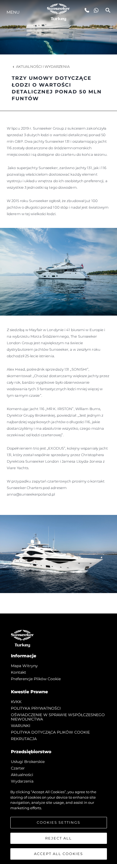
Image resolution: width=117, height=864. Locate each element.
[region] (58, 824)
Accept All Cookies (58, 853)
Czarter (18, 768)
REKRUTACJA (24, 738)
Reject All (58, 838)
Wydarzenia (22, 781)
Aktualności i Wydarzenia (43, 66)
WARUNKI (20, 725)
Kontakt (18, 672)
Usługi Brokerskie (28, 761)
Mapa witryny (24, 665)
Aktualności (22, 774)
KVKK (16, 701)
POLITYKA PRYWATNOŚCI (36, 708)
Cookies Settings (58, 822)
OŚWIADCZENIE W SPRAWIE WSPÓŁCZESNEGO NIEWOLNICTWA (58, 717)
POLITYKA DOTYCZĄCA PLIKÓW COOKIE (50, 732)
